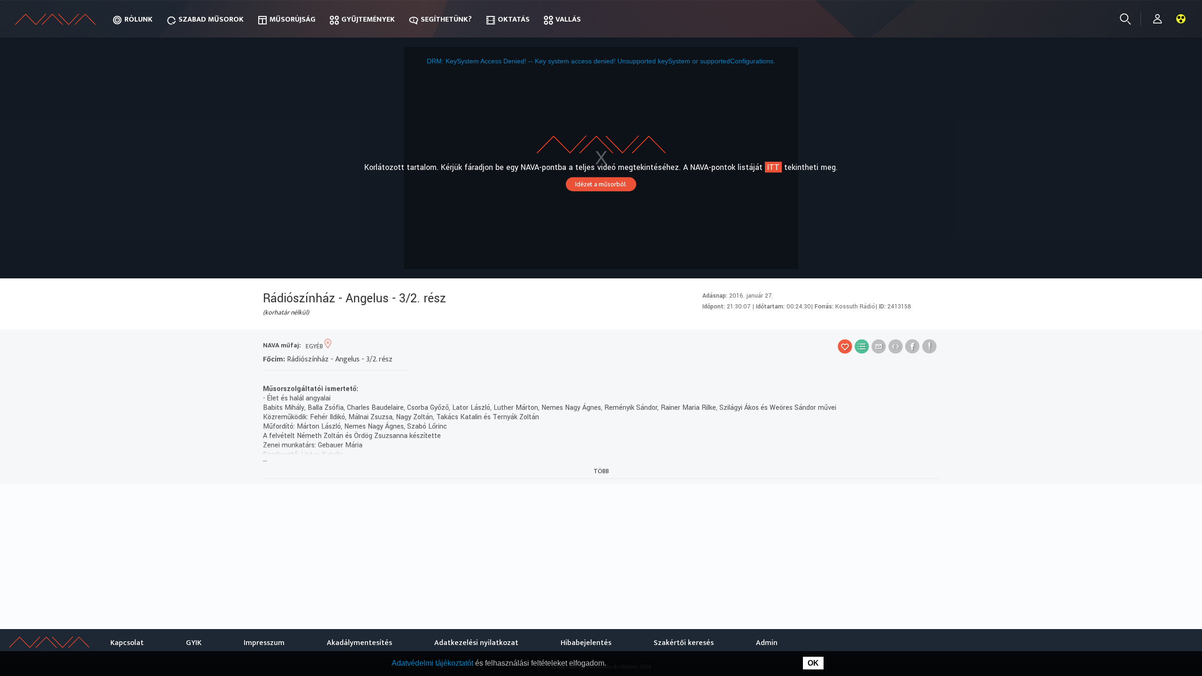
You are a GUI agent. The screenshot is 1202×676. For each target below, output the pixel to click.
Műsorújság (293, 19)
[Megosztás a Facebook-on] (912, 346)
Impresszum (264, 643)
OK (813, 663)
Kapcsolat (127, 643)
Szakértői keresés (684, 643)
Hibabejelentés (586, 643)
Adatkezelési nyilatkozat (476, 643)
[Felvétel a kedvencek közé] (845, 346)
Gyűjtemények (368, 19)
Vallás (568, 19)
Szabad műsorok (211, 19)
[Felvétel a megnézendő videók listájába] (862, 346)
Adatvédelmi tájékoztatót (433, 663)
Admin (767, 643)
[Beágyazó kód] (895, 346)
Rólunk (138, 19)
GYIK (193, 643)
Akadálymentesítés (359, 643)
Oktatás (514, 19)
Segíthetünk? (446, 19)
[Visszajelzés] (929, 346)
